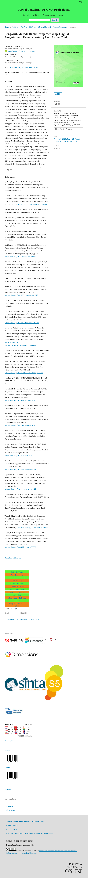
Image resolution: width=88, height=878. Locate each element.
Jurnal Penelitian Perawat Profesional (44, 10)
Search (54, 20)
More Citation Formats (63, 129)
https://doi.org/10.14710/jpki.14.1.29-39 (20, 425)
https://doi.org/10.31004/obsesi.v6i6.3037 (21, 469)
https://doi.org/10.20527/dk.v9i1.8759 (33, 528)
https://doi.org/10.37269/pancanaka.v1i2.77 (21, 295)
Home (7, 27)
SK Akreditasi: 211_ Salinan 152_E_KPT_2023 (22, 619)
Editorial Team (17, 572)
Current (26, 15)
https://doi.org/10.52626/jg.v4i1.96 (18, 456)
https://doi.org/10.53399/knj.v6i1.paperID (21, 257)
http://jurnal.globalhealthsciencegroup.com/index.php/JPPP (29, 833)
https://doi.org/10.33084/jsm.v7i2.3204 (20, 400)
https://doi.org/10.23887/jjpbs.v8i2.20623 (21, 547)
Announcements (49, 15)
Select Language (11, 609)
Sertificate (9, 789)
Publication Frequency (16, 592)
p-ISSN (7, 751)
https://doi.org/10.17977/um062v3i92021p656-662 (24, 373)
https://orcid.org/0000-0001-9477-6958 (21, 51)
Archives (36, 15)
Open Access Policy (17, 586)
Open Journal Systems (13, 558)
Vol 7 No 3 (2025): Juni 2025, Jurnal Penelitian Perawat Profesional (44, 27)
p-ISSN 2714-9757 (12, 829)
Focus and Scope (17, 581)
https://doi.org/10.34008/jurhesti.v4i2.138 (21, 489)
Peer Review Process (17, 578)
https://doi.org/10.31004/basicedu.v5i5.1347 (22, 323)
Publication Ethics (17, 589)
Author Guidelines (17, 584)
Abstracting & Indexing (17, 598)
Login (81, 2)
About (61, 15)
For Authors (9, 806)
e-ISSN (7, 767)
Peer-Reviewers (17, 575)
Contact (17, 601)
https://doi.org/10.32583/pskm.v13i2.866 (31, 204)
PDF (58, 94)
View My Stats (10, 741)
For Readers (9, 803)
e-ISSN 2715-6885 (12, 825)
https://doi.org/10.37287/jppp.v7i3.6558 (23, 67)
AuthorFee (17, 595)
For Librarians (10, 810)
